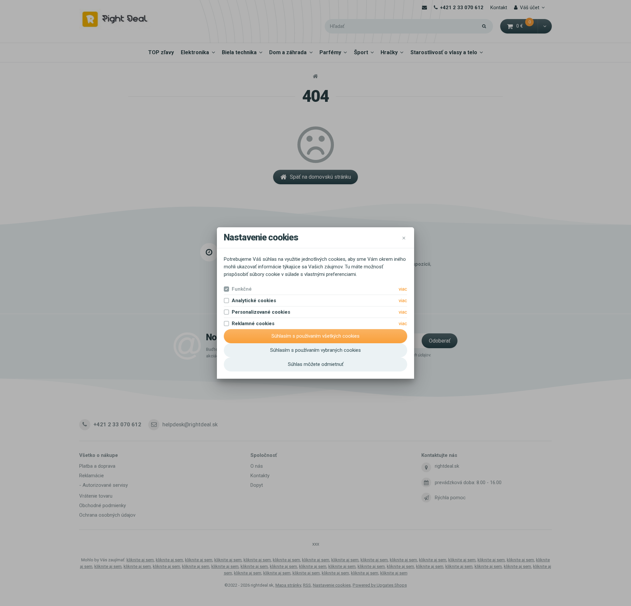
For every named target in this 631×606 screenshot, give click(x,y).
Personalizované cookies (261, 312)
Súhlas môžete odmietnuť (315, 364)
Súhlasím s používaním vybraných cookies (315, 350)
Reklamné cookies (253, 323)
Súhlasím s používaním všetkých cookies (315, 336)
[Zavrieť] (404, 238)
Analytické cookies (254, 300)
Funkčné (242, 289)
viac (403, 289)
